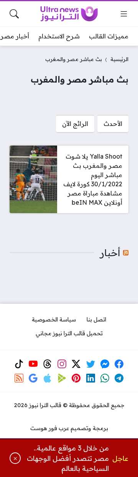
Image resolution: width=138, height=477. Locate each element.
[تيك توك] (19, 364)
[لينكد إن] (90, 378)
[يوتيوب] (33, 364)
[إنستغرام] (62, 364)
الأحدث (113, 124)
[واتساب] (105, 378)
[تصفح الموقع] (124, 14)
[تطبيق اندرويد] (62, 378)
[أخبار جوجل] (33, 378)
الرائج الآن (75, 124)
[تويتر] (90, 364)
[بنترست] (76, 378)
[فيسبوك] (119, 364)
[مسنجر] (105, 364)
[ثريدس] (47, 364)
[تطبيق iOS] (47, 378)
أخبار (110, 252)
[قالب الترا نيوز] (69, 14)
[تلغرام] (119, 378)
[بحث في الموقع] (14, 14)
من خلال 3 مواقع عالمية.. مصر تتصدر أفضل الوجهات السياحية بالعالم (68, 458)
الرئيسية (119, 59)
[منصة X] (76, 364)
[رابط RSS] (19, 378)
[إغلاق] (15, 458)
